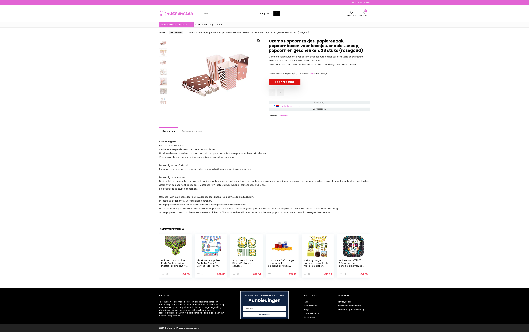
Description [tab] (168, 131)
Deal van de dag (204, 24)
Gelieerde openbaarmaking (351, 309)
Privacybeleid (344, 301)
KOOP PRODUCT (284, 82)
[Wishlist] (351, 12)
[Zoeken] (276, 13)
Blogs (219, 24)
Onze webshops (311, 313)
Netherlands (286, 106)
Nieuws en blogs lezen (361, 2)
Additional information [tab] (192, 131)
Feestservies (176, 32)
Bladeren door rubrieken (174, 24)
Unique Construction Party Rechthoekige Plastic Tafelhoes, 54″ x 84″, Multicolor (173, 264)
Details (311, 73)
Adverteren (309, 317)
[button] (258, 40)
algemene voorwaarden (349, 305)
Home (162, 32)
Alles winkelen (310, 305)
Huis (306, 301)
